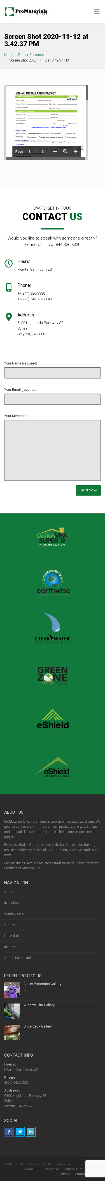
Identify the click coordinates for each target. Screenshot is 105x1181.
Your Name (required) (20, 363)
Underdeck (12, 936)
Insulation (11, 903)
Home (8, 55)
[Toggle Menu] (97, 12)
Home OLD (33, 1169)
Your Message (15, 416)
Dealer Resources (32, 55)
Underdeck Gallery (38, 1026)
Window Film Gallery (39, 1005)
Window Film (14, 914)
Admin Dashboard (17, 958)
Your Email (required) (20, 390)
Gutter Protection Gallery (42, 984)
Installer (10, 947)
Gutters (9, 925)
